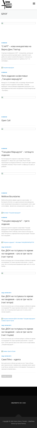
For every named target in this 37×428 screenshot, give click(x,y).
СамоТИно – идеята (11, 359)
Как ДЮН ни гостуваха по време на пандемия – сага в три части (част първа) (17, 331)
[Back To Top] (18, 417)
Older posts (6, 376)
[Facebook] (18, 408)
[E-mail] (14, 408)
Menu (33, 3)
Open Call (5, 120)
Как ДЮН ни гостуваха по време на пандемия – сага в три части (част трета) (17, 253)
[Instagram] (23, 408)
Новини (4, 42)
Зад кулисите (6, 247)
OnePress (31, 421)
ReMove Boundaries (10, 196)
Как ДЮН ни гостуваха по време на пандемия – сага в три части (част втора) (17, 299)
